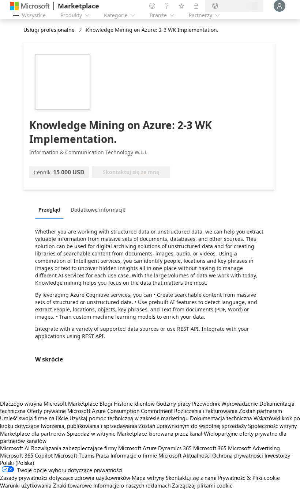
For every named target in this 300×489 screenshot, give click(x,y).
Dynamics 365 (175, 448)
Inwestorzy (277, 455)
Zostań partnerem (260, 410)
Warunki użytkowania (26, 485)
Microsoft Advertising (254, 448)
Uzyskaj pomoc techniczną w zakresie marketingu (129, 418)
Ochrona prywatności (237, 455)
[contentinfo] (81, 30)
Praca (102, 455)
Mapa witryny (148, 477)
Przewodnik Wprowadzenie (225, 403)
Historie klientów (134, 403)
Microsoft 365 (209, 448)
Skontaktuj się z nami (191, 477)
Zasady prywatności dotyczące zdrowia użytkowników (65, 477)
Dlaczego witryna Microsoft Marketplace (49, 403)
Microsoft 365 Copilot (26, 455)
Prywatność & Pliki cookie (249, 477)
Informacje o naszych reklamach (131, 485)
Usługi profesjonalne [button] (49, 29)
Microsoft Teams (74, 455)
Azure (150, 448)
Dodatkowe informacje (98, 209)
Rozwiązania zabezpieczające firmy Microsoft (86, 448)
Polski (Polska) (17, 462)
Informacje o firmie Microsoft (145, 455)
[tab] (51, 209)
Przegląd (49, 209)
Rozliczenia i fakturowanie (205, 410)
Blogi (106, 403)
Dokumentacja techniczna (221, 418)
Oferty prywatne (46, 410)
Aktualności (197, 455)
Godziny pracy (173, 403)
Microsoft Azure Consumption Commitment (120, 410)
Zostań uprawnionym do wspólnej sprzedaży (193, 425)
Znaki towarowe (72, 485)
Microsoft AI (15, 448)
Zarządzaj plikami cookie (202, 485)
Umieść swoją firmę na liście (34, 418)
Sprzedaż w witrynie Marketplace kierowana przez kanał (134, 433)
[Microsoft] (30, 6)
